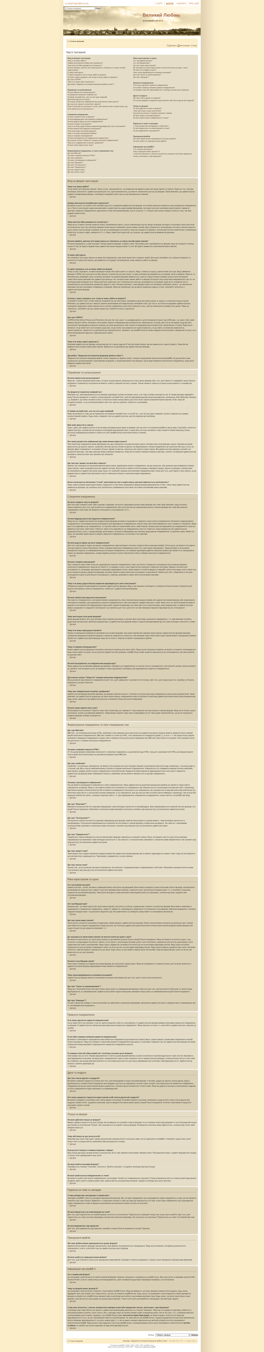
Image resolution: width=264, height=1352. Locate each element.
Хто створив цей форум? (143, 149)
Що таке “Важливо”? (75, 163)
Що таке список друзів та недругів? (146, 98)
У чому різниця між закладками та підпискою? (151, 126)
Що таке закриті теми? (76, 170)
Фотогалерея (185, 45)
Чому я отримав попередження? (80, 136)
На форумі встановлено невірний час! (82, 95)
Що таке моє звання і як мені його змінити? (84, 104)
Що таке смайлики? (75, 158)
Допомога (173, 45)
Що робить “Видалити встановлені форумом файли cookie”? (91, 84)
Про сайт (194, 3)
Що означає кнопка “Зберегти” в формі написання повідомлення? (93, 140)
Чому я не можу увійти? (77, 61)
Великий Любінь (161, 15)
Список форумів (77, 41)
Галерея (181, 3)
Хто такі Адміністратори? (142, 61)
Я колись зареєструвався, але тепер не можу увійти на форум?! (93, 77)
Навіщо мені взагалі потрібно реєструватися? (85, 63)
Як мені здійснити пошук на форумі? (147, 108)
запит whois (97, 1313)
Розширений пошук (71, 11)
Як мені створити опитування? (79, 124)
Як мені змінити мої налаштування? (81, 92)
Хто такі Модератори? (141, 63)
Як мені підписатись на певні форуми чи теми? (151, 128)
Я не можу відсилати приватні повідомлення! (150, 85)
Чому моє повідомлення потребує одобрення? (86, 143)
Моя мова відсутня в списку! (79, 99)
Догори (73, 197)
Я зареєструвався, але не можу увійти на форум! (87, 75)
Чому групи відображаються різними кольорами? (152, 72)
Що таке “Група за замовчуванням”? (147, 75)
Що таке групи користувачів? (144, 65)
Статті (159, 3)
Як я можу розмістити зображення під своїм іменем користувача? (93, 102)
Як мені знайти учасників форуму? (146, 115)
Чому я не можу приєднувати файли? (82, 133)
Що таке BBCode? (74, 153)
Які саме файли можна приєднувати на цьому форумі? (154, 139)
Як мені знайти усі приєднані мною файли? (150, 141)
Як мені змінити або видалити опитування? (84, 128)
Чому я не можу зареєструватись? (81, 82)
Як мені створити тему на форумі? (81, 117)
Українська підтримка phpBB (145, 1347)
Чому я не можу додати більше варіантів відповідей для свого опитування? (97, 126)
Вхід (194, 45)
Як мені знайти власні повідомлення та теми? (151, 118)
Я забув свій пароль (75, 72)
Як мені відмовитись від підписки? (146, 131)
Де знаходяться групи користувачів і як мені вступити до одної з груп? (160, 68)
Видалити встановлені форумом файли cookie (149, 1341)
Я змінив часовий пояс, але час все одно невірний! (87, 97)
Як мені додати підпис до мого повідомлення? (85, 121)
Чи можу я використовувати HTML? (81, 155)
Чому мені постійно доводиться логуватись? (85, 65)
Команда (126, 1341)
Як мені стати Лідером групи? (144, 70)
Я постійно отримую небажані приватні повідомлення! (154, 87)
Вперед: (151, 1335)
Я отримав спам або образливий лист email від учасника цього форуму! (161, 90)
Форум (169, 3)
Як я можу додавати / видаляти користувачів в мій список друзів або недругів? (163, 100)
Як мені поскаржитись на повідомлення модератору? (88, 138)
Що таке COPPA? (74, 79)
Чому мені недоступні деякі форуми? (82, 131)
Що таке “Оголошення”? (77, 165)
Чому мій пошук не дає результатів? (147, 111)
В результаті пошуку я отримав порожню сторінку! (152, 113)
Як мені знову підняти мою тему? (80, 145)
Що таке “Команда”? (141, 77)
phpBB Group (153, 1277)
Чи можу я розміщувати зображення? (82, 160)
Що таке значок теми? (76, 172)
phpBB (121, 1345)
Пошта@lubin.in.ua (77, 3)
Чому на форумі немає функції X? (146, 151)
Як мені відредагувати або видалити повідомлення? (88, 119)
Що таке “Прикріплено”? (77, 167)
